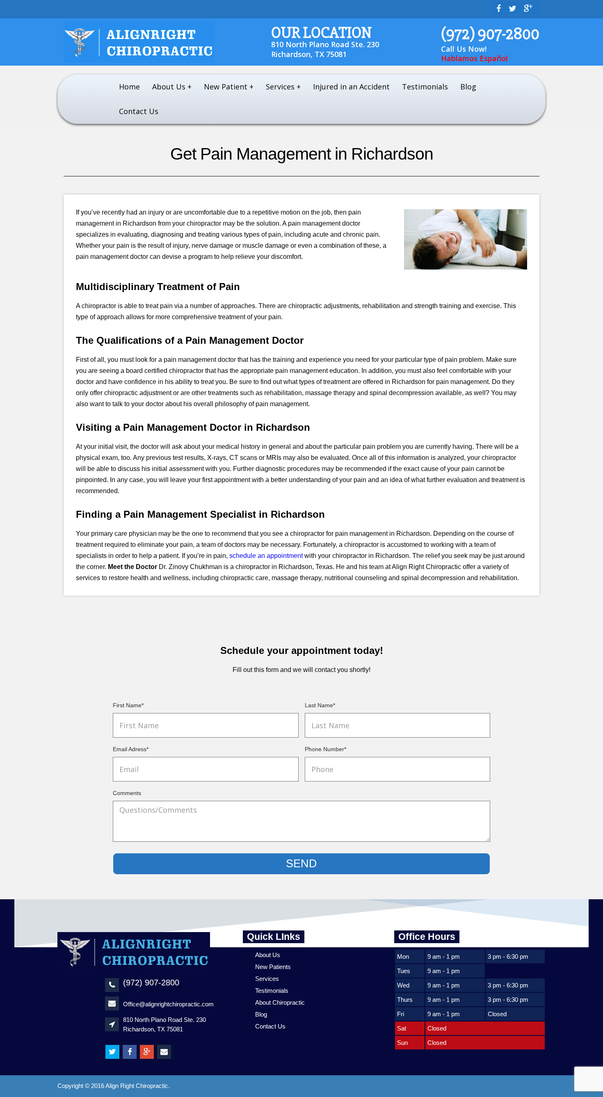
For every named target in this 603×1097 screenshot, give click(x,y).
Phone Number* (325, 749)
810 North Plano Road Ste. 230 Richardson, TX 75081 (325, 49)
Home (129, 86)
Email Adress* (130, 749)
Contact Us (138, 111)
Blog (468, 86)
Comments (127, 793)
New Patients (273, 966)
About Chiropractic (280, 1002)
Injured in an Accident (351, 86)
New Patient (225, 86)
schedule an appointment (266, 555)
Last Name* (320, 705)
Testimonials (425, 86)
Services (280, 86)
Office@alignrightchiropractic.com (168, 1004)
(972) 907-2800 (490, 34)
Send (301, 863)
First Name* (128, 705)
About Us (168, 86)
